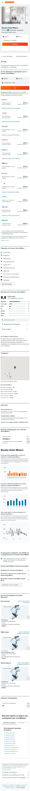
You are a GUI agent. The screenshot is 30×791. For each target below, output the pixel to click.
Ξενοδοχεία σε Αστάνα (9, 739)
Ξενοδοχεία (11, 785)
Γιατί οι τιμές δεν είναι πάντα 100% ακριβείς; (14, 777)
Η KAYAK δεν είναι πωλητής (9, 772)
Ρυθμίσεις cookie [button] (5, 240)
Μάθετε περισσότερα (7, 234)
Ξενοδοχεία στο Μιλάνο (10, 787)
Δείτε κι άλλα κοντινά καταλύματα (23, 601)
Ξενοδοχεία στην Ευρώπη (21, 785)
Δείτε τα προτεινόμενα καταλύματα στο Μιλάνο (23, 663)
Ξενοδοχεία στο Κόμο (9, 735)
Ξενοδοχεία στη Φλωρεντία (10, 749)
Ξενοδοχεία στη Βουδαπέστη (11, 751)
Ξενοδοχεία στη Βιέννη (9, 737)
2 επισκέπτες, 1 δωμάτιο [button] (10, 40)
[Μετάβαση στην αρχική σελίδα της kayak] (9, 2)
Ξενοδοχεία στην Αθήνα (9, 741)
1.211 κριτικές (20, 30)
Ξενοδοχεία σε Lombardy (20, 786)
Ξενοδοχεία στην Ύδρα (9, 733)
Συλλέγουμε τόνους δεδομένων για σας (13, 775)
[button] (2, 2)
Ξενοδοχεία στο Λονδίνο (10, 753)
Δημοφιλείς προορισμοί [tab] (9, 722)
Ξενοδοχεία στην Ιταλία (8, 786)
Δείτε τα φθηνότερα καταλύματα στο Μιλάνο (23, 632)
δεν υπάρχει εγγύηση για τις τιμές (9, 768)
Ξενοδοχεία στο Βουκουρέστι (11, 747)
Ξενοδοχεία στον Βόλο (9, 745)
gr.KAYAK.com (4, 785)
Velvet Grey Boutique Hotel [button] (7, 652)
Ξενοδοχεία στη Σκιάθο (9, 743)
